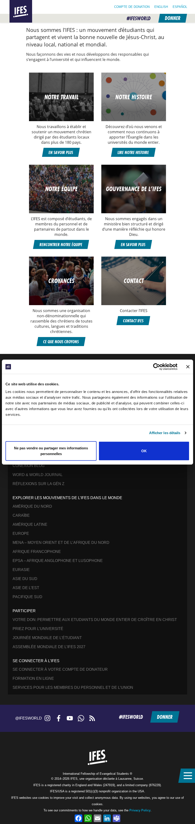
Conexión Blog (28, 466)
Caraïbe (21, 515)
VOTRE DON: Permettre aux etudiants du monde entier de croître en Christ (95, 620)
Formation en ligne (33, 678)
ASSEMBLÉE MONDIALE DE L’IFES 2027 (49, 647)
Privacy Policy (140, 810)
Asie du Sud (25, 579)
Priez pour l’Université (38, 629)
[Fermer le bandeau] (188, 366)
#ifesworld (139, 18)
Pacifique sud (27, 597)
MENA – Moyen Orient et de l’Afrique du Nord (61, 543)
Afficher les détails (164, 433)
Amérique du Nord (32, 506)
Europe (21, 533)
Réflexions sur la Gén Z (38, 484)
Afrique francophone (37, 552)
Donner (172, 18)
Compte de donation (132, 7)
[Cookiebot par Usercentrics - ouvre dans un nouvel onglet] (156, 366)
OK (144, 451)
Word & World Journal (38, 475)
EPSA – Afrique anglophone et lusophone (58, 561)
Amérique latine (30, 524)
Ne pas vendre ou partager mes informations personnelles (51, 451)
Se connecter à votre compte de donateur (60, 669)
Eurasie (21, 570)
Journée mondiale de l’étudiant (47, 638)
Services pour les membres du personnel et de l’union (73, 687)
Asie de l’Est (26, 588)
